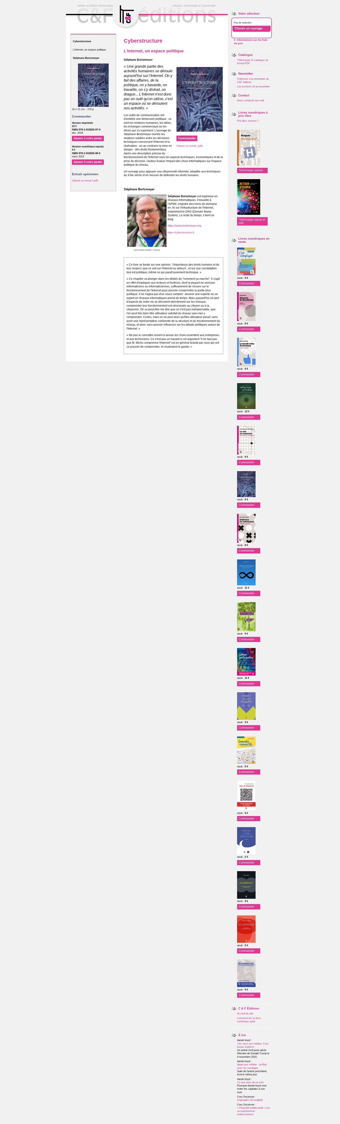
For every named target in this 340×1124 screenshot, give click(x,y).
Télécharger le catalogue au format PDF (252, 62)
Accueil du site (245, 1013)
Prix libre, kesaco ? (248, 120)
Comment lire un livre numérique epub (249, 1020)
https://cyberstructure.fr (181, 232)
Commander (246, 283)
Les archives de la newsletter (253, 86)
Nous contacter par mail (250, 100)
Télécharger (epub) (251, 170)
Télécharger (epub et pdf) (252, 221)
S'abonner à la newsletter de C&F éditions (253, 80)
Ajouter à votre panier (88, 138)
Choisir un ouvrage (248, 28)
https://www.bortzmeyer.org (184, 225)
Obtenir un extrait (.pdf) (85, 180)
